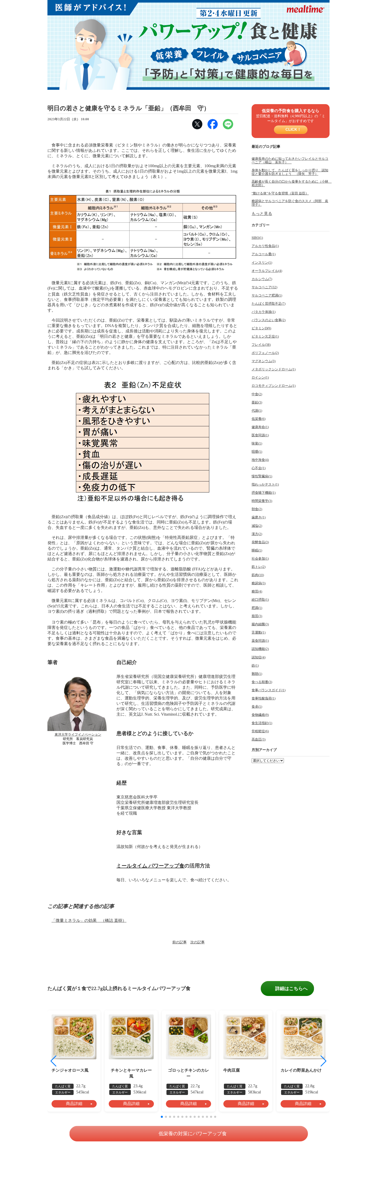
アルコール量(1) (263, 254)
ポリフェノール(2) (265, 353)
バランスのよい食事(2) (268, 320)
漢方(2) (257, 534)
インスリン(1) (262, 262)
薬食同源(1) (260, 641)
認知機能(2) (260, 649)
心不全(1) (258, 468)
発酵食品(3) (260, 542)
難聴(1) (257, 674)
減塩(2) (257, 526)
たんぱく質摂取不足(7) (268, 303)
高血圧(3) (258, 739)
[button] (323, 1061)
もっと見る (262, 213)
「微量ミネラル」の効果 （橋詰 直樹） (89, 920)
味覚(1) (257, 443)
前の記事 (179, 942)
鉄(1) (255, 665)
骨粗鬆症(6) (260, 731)
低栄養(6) (258, 419)
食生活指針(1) (262, 723)
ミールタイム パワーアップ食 (150, 865)
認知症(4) (258, 657)
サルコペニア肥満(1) (267, 295)
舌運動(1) (258, 632)
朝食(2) (257, 509)
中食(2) (257, 394)
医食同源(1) (260, 435)
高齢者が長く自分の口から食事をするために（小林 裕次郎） (291, 183)
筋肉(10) (258, 575)
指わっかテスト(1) (265, 484)
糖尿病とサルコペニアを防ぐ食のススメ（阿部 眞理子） (290, 202)
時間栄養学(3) (262, 501)
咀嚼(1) (257, 451)
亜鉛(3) (257, 402)
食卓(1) (257, 706)
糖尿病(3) (258, 583)
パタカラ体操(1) (263, 312)
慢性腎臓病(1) (262, 476)
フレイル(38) (261, 345)
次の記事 (197, 942)
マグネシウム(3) (263, 361)
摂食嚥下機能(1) (263, 493)
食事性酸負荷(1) (263, 698)
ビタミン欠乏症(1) (265, 336)
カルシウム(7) (262, 279)
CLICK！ (292, 129)
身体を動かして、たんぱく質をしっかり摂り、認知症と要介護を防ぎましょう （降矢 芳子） (290, 172)
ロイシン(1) (260, 377)
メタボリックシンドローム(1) (273, 369)
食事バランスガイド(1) (268, 690)
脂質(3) (257, 616)
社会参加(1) (260, 558)
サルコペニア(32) (264, 287)
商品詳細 (74, 1103)
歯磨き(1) (258, 517)
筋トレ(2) (258, 567)
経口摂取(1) (260, 599)
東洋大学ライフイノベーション (78, 734)
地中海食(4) (260, 460)
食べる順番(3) (262, 682)
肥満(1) (257, 608)
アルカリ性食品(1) (265, 246)
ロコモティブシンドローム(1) (273, 386)
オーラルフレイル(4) (267, 271)
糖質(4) (257, 591)
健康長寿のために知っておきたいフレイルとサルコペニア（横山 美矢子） (290, 160)
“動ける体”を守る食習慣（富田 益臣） (280, 193)
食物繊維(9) (260, 715)
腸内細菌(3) (260, 624)
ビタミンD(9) (261, 328)
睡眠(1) (257, 550)
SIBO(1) (257, 238)
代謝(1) (257, 410)
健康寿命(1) (260, 427)
